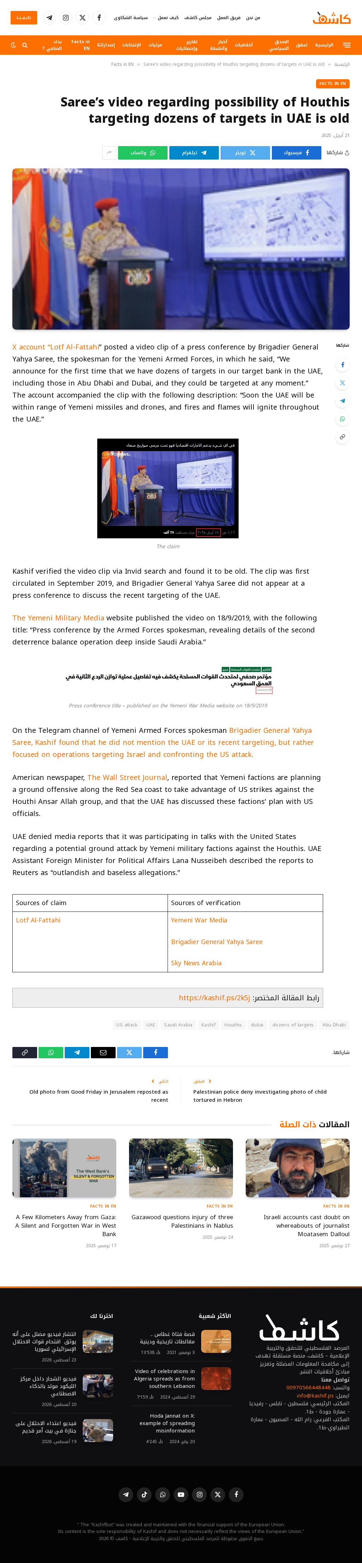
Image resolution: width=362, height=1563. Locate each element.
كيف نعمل (168, 17)
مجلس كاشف (197, 17)
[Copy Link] (342, 437)
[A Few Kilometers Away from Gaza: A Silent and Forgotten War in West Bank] (64, 1168)
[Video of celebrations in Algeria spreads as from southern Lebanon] (216, 1378)
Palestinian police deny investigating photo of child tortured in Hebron (260, 1096)
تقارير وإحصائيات (187, 44)
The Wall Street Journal (127, 777)
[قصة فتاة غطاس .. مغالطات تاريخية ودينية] (216, 1341)
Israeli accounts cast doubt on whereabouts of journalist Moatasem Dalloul (307, 1225)
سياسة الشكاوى (131, 17)
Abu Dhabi (334, 1024)
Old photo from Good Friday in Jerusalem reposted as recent (98, 1096)
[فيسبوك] (342, 365)
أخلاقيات (244, 45)
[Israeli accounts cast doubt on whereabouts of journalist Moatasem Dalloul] (298, 1168)
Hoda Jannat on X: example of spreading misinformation (167, 1423)
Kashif (209, 1024)
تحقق (302, 45)
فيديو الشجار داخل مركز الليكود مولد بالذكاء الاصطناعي (48, 1386)
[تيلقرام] (342, 401)
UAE (150, 1024)
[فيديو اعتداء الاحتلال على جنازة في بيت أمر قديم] (98, 1430)
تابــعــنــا (24, 18)
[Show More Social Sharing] (109, 153)
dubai (257, 1024)
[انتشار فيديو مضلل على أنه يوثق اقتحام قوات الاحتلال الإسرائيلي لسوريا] (98, 1341)
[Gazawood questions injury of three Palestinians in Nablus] (181, 1168)
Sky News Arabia (196, 963)
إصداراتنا (106, 45)
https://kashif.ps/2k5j (214, 998)
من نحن (253, 17)
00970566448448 (308, 1388)
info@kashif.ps (315, 1396)
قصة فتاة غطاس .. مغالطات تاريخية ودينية (167, 1338)
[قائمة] (347, 45)
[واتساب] (342, 419)
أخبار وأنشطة (218, 44)
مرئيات (155, 45)
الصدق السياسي (279, 44)
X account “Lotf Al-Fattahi (55, 347)
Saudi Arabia (178, 1024)
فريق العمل (229, 17)
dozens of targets (293, 1024)
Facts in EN (80, 44)
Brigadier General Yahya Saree (217, 942)
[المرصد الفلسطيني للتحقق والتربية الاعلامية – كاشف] (331, 17)
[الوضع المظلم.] (14, 45)
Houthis (233, 1024)
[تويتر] (342, 383)
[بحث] (25, 45)
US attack (127, 1024)
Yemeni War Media (199, 920)
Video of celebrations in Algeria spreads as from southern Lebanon (164, 1379)
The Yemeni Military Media (58, 618)
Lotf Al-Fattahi (38, 920)
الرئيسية (324, 45)
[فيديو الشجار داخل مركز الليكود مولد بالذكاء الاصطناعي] (98, 1386)
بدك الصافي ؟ (52, 44)
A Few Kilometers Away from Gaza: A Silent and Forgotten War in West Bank (65, 1225)
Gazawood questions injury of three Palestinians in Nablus (182, 1221)
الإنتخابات (131, 45)
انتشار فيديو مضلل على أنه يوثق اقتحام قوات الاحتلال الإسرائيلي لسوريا (44, 1342)
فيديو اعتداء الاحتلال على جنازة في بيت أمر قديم (46, 1427)
